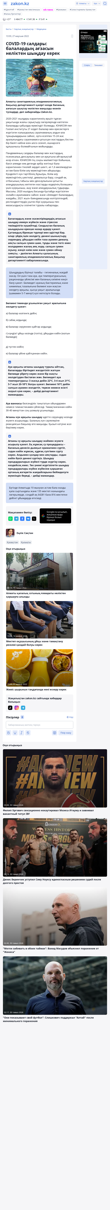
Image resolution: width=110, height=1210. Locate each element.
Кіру (71, 717)
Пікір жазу (66, 732)
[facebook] (22, 518)
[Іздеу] (104, 3)
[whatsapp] (10, 518)
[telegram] (16, 518)
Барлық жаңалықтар (24, 29)
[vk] (28, 518)
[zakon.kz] (20, 3)
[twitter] (34, 518)
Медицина (41, 29)
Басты (9, 29)
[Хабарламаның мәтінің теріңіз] (39, 725)
